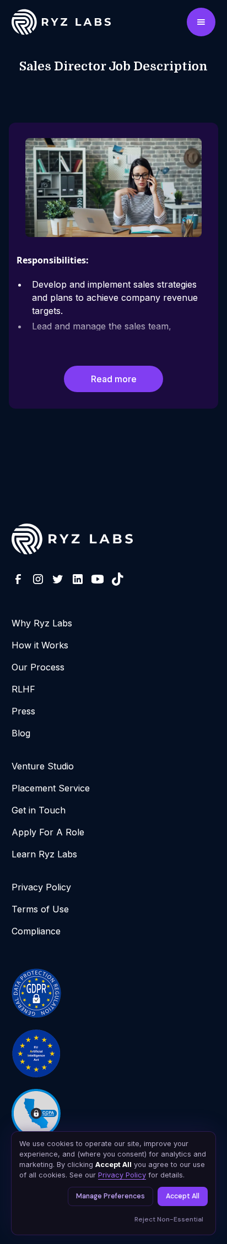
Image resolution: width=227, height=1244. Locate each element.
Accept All (182, 1196)
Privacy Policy (41, 887)
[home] (50, 22)
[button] (201, 22)
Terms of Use (40, 909)
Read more (114, 378)
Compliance (36, 931)
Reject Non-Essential (168, 1219)
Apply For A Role (48, 832)
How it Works (40, 645)
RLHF (23, 689)
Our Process (38, 667)
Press (23, 711)
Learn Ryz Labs (44, 854)
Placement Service (51, 788)
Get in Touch (39, 810)
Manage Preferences (110, 1196)
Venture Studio (43, 766)
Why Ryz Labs (42, 623)
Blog (21, 733)
